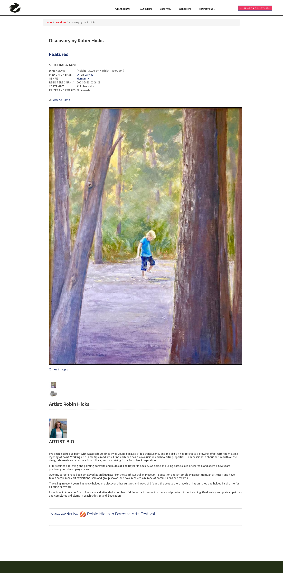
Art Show (61, 22)
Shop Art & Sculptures (255, 8)
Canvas (89, 74)
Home (49, 22)
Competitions (206, 9)
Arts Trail (165, 9)
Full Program (122, 9)
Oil (78, 74)
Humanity (83, 78)
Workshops (185, 9)
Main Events (146, 9)
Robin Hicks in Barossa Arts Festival (121, 513)
